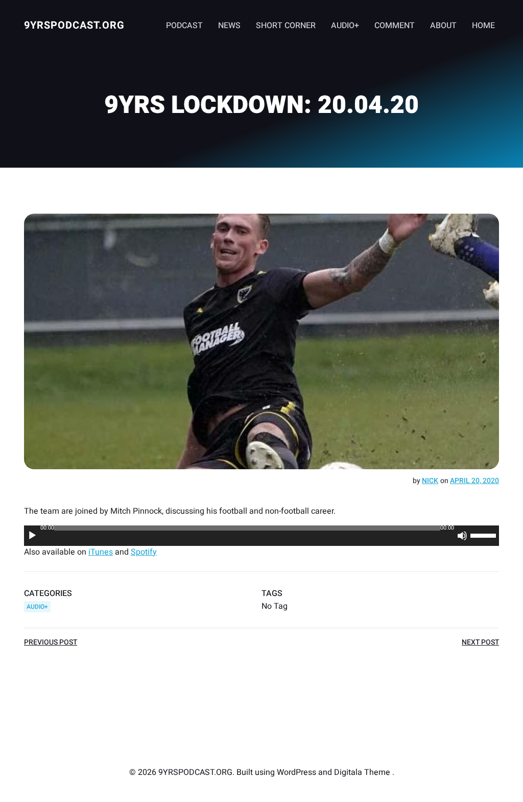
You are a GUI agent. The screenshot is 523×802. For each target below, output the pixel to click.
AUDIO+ (345, 25)
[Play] (32, 536)
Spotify (144, 552)
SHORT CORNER (286, 25)
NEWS (229, 25)
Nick (430, 480)
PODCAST (184, 25)
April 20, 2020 (474, 480)
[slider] (484, 534)
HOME (483, 25)
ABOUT (443, 25)
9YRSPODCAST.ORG (74, 25)
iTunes (100, 552)
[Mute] (462, 536)
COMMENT (394, 25)
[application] (261, 535)
